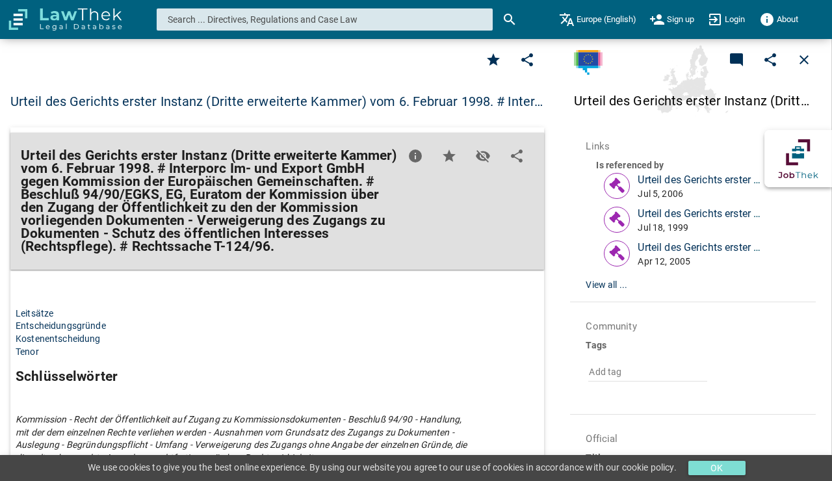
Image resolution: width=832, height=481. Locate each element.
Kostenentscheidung (58, 338)
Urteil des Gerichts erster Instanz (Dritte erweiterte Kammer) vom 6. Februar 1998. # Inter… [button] (276, 101)
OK (716, 468)
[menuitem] (597, 19)
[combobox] (325, 19)
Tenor (27, 351)
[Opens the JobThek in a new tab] (798, 158)
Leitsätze (34, 313)
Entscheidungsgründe (61, 325)
